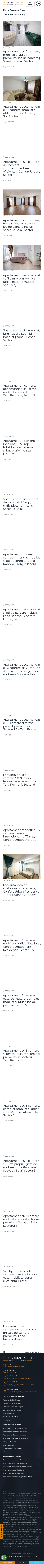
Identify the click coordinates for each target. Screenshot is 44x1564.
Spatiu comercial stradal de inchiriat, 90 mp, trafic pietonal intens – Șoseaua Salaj (20, 503)
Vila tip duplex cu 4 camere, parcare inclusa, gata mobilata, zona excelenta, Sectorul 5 (20, 1275)
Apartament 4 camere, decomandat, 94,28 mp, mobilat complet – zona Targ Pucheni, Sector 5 (20, 390)
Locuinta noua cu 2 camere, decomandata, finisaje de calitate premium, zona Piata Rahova (19, 1333)
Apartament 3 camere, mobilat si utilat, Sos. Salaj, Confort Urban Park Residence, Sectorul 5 (22, 945)
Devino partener (2, 1531)
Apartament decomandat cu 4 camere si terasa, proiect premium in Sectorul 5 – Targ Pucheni (21, 724)
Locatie (36, 1562)
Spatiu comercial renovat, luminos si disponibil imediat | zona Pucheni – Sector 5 (21, 335)
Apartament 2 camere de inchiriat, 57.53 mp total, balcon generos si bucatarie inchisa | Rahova (21, 447)
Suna (22, 1562)
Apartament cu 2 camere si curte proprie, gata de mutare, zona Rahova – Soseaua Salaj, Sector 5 (21, 1165)
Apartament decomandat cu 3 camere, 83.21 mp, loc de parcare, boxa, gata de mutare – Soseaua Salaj (21, 669)
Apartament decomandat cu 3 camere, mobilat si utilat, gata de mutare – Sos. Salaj (21, 280)
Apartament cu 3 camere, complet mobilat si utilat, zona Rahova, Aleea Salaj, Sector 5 (21, 1110)
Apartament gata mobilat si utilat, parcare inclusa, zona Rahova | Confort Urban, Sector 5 (21, 614)
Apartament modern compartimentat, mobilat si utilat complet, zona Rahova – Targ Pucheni (21, 559)
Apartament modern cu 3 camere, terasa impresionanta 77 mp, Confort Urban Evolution (21, 834)
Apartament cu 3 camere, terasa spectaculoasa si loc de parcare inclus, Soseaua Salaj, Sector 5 (21, 225)
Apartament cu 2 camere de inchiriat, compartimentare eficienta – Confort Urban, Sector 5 (21, 168)
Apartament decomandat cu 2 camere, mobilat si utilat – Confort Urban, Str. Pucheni (21, 111)
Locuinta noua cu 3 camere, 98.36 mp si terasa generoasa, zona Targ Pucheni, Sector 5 (19, 779)
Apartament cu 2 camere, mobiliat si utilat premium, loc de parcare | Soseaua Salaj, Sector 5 (21, 56)
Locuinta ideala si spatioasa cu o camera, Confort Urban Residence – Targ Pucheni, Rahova (21, 889)
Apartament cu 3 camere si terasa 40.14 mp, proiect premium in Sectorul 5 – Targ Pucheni (21, 1055)
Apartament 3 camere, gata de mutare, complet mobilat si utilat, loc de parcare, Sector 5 (21, 1000)
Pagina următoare (32, 1352)
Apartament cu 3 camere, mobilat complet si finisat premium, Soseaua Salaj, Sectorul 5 (21, 1220)
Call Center (29, 3)
